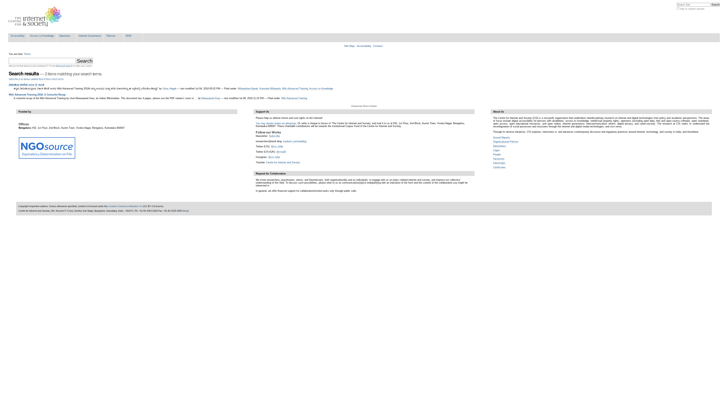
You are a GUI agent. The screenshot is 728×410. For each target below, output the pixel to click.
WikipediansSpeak (248, 88)
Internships (499, 163)
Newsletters (499, 146)
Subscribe (274, 136)
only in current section (692, 8)
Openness (64, 35)
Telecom (110, 35)
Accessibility (18, 35)
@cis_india (277, 146)
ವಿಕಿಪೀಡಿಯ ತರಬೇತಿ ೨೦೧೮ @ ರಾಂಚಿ (26, 84)
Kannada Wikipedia (270, 88)
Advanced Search (64, 66)
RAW (128, 35)
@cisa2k (281, 151)
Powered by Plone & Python (364, 106)
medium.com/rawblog (294, 141)
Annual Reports (501, 137)
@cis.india (274, 157)
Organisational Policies (505, 141)
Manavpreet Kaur (211, 98)
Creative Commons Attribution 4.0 (125, 206)
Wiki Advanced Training (295, 88)
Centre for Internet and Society (283, 162)
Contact (378, 46)
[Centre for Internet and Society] (36, 16)
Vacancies (498, 158)
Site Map (349, 46)
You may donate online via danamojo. (276, 123)
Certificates (499, 167)
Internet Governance (90, 35)
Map (186, 211)
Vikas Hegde (169, 88)
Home (27, 54)
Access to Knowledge (42, 35)
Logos (496, 150)
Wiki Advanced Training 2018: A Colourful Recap (37, 94)
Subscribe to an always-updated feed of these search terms (36, 79)
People (497, 154)
